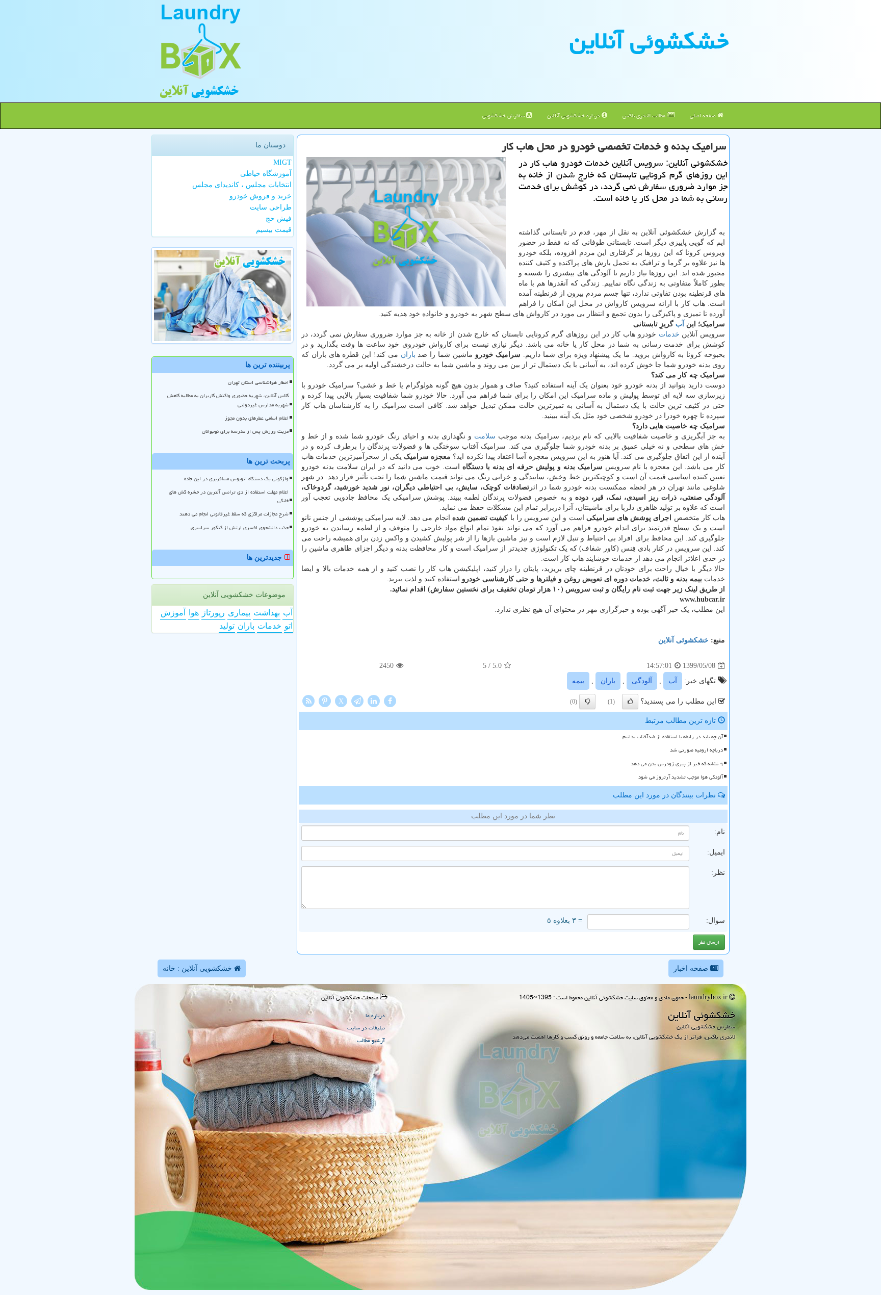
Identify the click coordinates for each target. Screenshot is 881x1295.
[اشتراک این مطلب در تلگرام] (357, 701)
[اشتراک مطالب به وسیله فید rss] (308, 701)
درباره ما (375, 1015)
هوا (194, 612)
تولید (227, 625)
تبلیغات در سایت (366, 1027)
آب (680, 324)
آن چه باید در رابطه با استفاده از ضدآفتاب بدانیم (673, 737)
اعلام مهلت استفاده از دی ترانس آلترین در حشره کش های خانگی (229, 496)
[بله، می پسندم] (630, 701)
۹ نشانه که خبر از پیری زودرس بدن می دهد (677, 764)
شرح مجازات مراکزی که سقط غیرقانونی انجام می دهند (234, 514)
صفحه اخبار (691, 968)
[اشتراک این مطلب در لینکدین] (374, 701)
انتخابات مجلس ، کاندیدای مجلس (242, 185)
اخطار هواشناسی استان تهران (258, 382)
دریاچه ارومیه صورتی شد (696, 750)
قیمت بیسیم (274, 230)
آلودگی (642, 681)
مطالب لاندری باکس (645, 115)
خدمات (669, 334)
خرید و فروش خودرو (260, 196)
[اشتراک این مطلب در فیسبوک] (390, 701)
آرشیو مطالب (371, 1040)
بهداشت (266, 612)
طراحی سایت (271, 207)
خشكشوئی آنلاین (649, 41)
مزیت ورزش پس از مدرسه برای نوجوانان (245, 431)
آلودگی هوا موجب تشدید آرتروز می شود (680, 777)
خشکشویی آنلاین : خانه (198, 968)
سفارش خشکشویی (504, 115)
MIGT (282, 162)
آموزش (173, 612)
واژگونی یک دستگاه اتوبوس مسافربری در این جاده (236, 479)
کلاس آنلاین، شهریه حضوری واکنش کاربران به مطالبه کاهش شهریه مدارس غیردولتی (228, 400)
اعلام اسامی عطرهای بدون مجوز (257, 418)
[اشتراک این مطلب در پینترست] (325, 701)
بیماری (239, 612)
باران (408, 354)
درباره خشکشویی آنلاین (574, 115)
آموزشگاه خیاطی (266, 173)
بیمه (578, 681)
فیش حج (279, 218)
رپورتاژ (213, 612)
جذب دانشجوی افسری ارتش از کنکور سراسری (240, 528)
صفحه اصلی (703, 115)
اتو (288, 625)
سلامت (485, 436)
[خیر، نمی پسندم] (587, 701)
